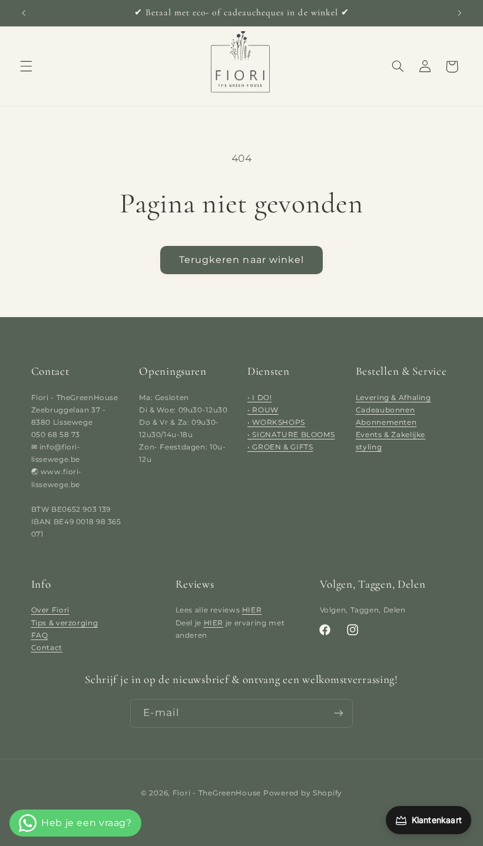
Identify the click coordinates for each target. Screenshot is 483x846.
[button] (25, 66)
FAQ (39, 635)
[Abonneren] (338, 713)
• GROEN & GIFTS (280, 446)
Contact (46, 647)
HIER (252, 609)
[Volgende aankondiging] (459, 13)
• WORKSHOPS (276, 422)
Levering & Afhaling (393, 397)
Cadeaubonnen (385, 409)
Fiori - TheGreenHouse (217, 792)
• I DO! (259, 397)
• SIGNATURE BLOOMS (291, 434)
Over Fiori (50, 609)
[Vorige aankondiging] (24, 13)
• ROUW (263, 409)
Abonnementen (386, 422)
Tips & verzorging (64, 622)
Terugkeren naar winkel (241, 259)
